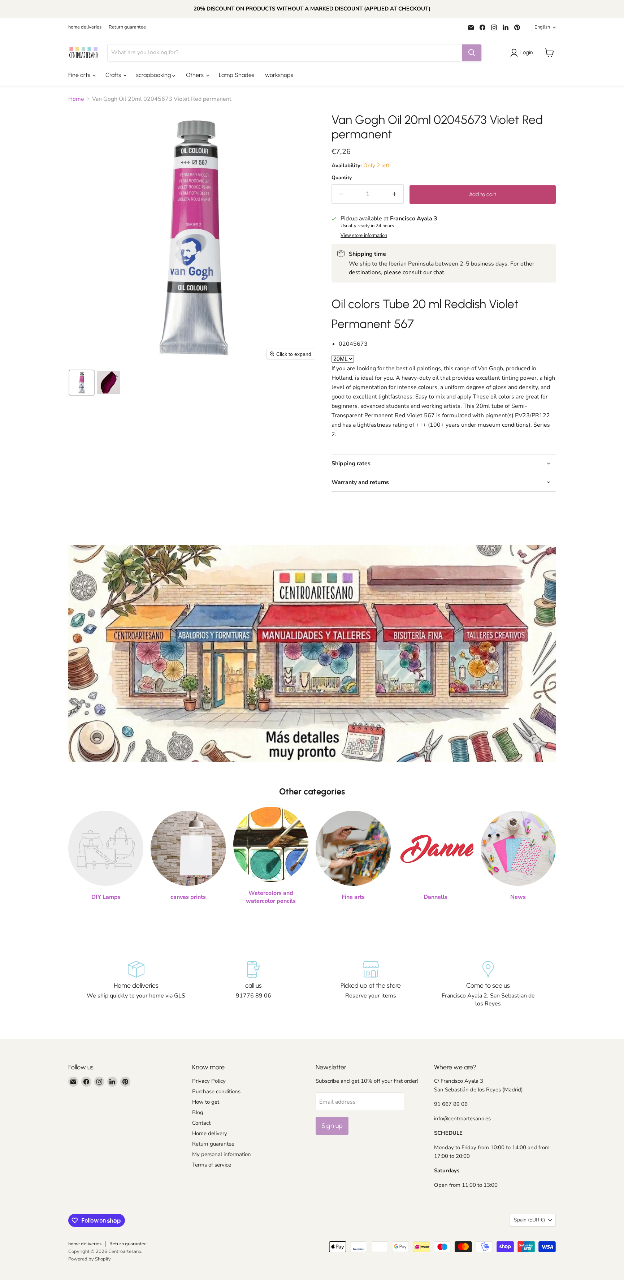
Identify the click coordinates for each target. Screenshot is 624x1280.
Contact (201, 1122)
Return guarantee (127, 27)
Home (76, 99)
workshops (279, 75)
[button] (523, 52)
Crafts (113, 75)
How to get (205, 1102)
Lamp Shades (236, 75)
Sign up (332, 1126)
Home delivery (209, 1133)
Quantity (342, 178)
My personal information (221, 1154)
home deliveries (84, 27)
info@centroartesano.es (462, 1118)
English (542, 27)
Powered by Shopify (89, 1259)
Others (195, 75)
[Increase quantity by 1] (394, 194)
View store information (364, 235)
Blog (197, 1112)
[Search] (471, 52)
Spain (529, 1219)
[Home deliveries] (136, 984)
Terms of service (211, 1164)
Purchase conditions (216, 1091)
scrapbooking (154, 75)
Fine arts (80, 75)
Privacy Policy (209, 1081)
